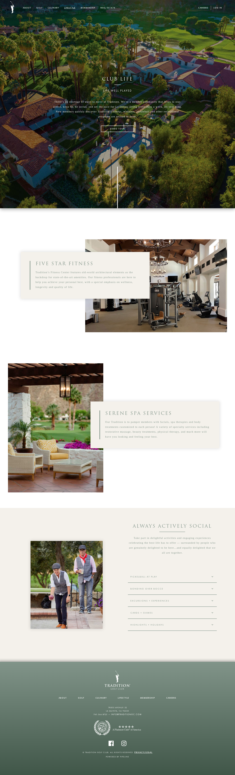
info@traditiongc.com (126, 714)
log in (218, 8)
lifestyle (69, 8)
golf (39, 8)
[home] (12, 7)
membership (88, 8)
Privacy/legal (143, 752)
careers (203, 8)
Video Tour (117, 129)
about (27, 8)
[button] (172, 577)
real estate (108, 8)
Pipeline (124, 757)
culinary (53, 8)
